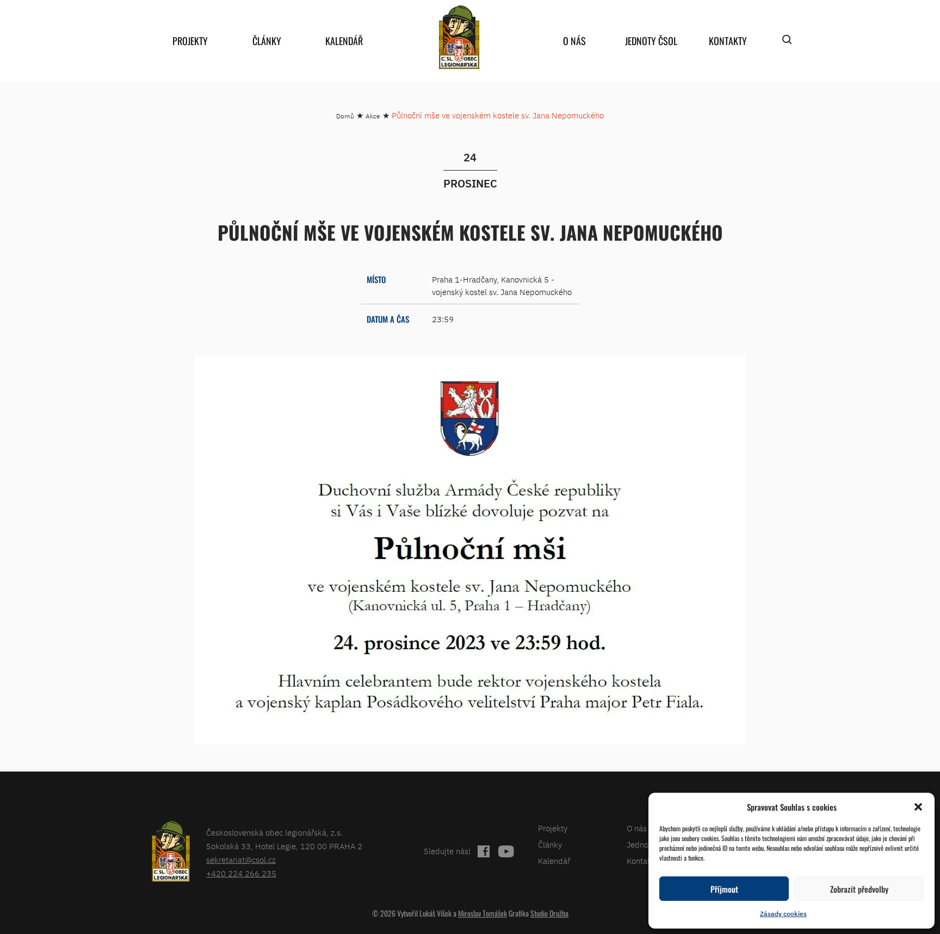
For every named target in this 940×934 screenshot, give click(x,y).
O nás (574, 41)
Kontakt (640, 861)
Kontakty (728, 41)
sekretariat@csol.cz (241, 860)
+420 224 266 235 (241, 873)
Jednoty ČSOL (651, 41)
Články (266, 41)
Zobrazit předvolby (859, 889)
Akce (373, 116)
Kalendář (344, 41)
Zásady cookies (783, 914)
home (459, 37)
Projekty (190, 41)
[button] (918, 806)
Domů (345, 116)
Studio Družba (549, 913)
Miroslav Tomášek (482, 913)
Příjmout (724, 889)
